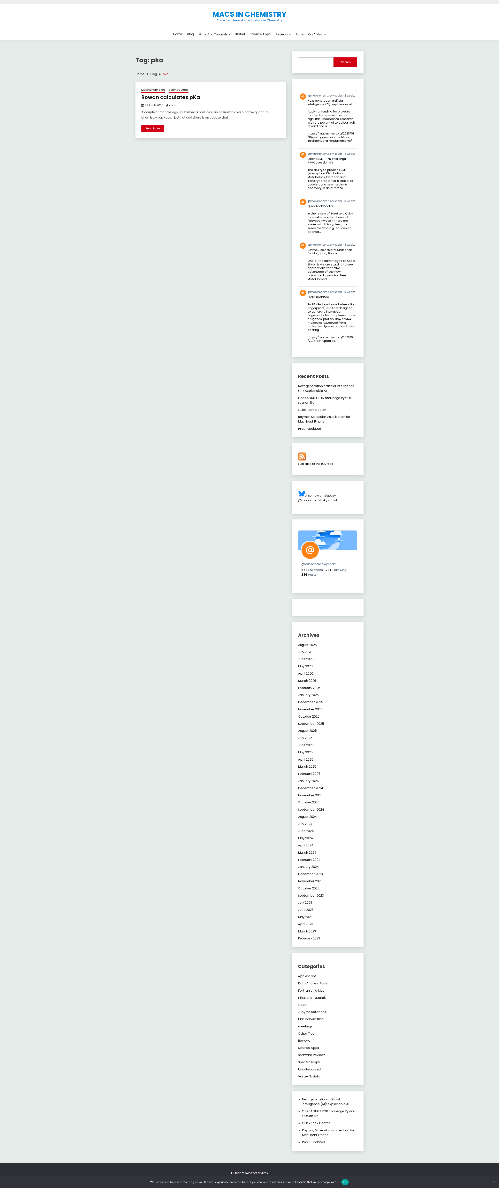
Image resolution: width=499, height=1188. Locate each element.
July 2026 (305, 652)
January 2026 (308, 695)
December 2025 (310, 702)
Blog (190, 34)
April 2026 (305, 673)
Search (346, 62)
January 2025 (308, 781)
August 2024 (307, 817)
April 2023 (305, 924)
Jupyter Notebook (312, 1012)
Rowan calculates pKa (170, 97)
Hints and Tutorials (213, 34)
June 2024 (306, 831)
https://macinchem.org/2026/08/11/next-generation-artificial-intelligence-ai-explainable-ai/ (331, 137)
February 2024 (309, 860)
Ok (345, 1182)
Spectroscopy (309, 1062)
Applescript (307, 976)
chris (172, 105)
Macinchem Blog (153, 90)
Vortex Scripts (309, 1076)
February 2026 (309, 688)
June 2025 (306, 745)
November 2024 (310, 795)
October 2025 (308, 716)
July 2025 (305, 738)
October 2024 (309, 802)
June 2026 (306, 659)
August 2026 (307, 645)
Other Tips (306, 1033)
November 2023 (310, 881)
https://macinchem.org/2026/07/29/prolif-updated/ (331, 339)
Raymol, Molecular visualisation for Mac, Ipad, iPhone (324, 419)
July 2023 (305, 902)
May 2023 (305, 917)
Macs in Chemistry (249, 14)
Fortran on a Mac (309, 34)
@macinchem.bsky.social (317, 500)
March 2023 (307, 931)
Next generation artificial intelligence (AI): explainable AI (326, 388)
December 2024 (310, 788)
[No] (494, 1182)
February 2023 (309, 938)
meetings (305, 1026)
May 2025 (305, 752)
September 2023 (311, 895)
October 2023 (308, 888)
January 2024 (308, 867)
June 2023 (305, 910)
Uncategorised (309, 1069)
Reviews (282, 34)
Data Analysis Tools (313, 983)
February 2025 (309, 773)
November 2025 (310, 709)
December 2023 (310, 874)
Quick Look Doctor (312, 410)
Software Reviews (311, 1055)
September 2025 (311, 723)
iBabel (240, 34)
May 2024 (305, 838)
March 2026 (307, 680)
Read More (153, 128)
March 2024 (307, 852)
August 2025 (307, 730)
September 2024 (311, 809)
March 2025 (307, 766)
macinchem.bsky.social (318, 564)
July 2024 (305, 824)
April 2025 (305, 759)
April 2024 (305, 845)
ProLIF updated (309, 428)
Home (177, 34)
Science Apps (260, 34)
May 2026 (305, 666)
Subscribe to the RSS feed (315, 464)
